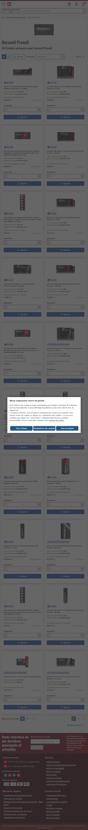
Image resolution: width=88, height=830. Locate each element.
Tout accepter (67, 428)
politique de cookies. (56, 420)
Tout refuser (21, 428)
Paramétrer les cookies (44, 428)
